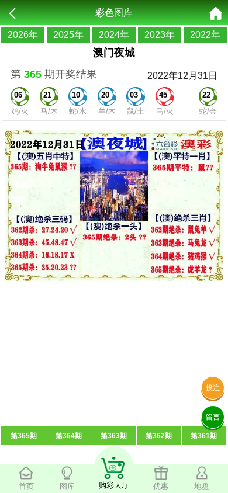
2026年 (23, 35)
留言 (213, 417)
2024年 (114, 35)
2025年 (68, 35)
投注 (213, 388)
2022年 (205, 35)
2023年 (159, 35)
